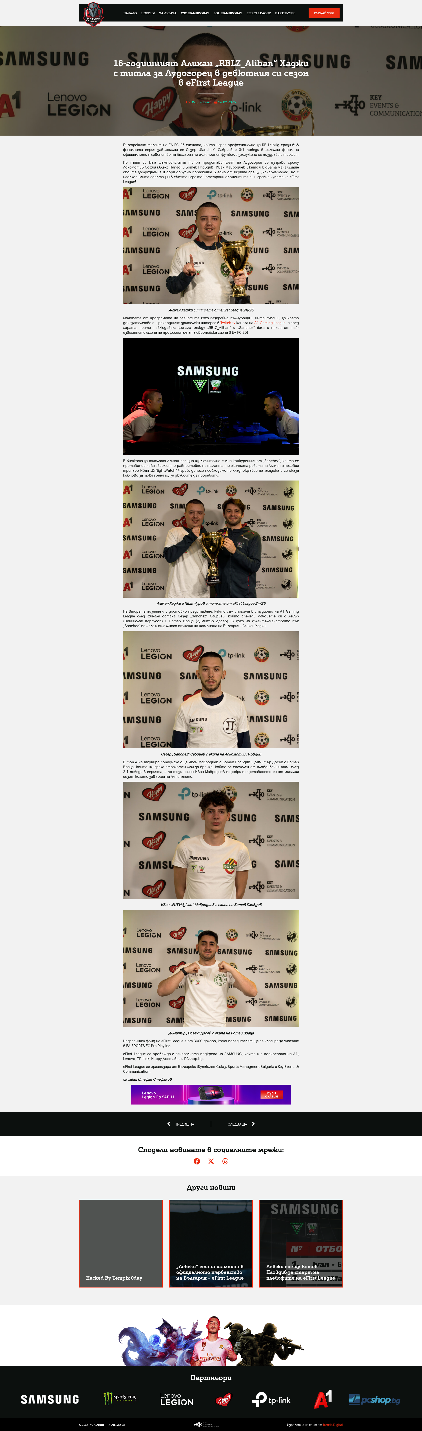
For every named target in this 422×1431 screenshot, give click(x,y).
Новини (148, 13)
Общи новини (201, 102)
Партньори (285, 13)
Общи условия (91, 1424)
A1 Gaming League (270, 322)
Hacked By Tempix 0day (114, 1277)
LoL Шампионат (228, 13)
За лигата (167, 13)
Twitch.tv (227, 322)
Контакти (117, 1424)
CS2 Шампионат (195, 13)
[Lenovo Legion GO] (211, 1103)
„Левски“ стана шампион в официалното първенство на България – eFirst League (210, 1272)
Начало (130, 13)
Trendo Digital (333, 1425)
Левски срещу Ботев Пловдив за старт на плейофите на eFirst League (300, 1272)
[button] (197, 1161)
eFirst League (259, 13)
